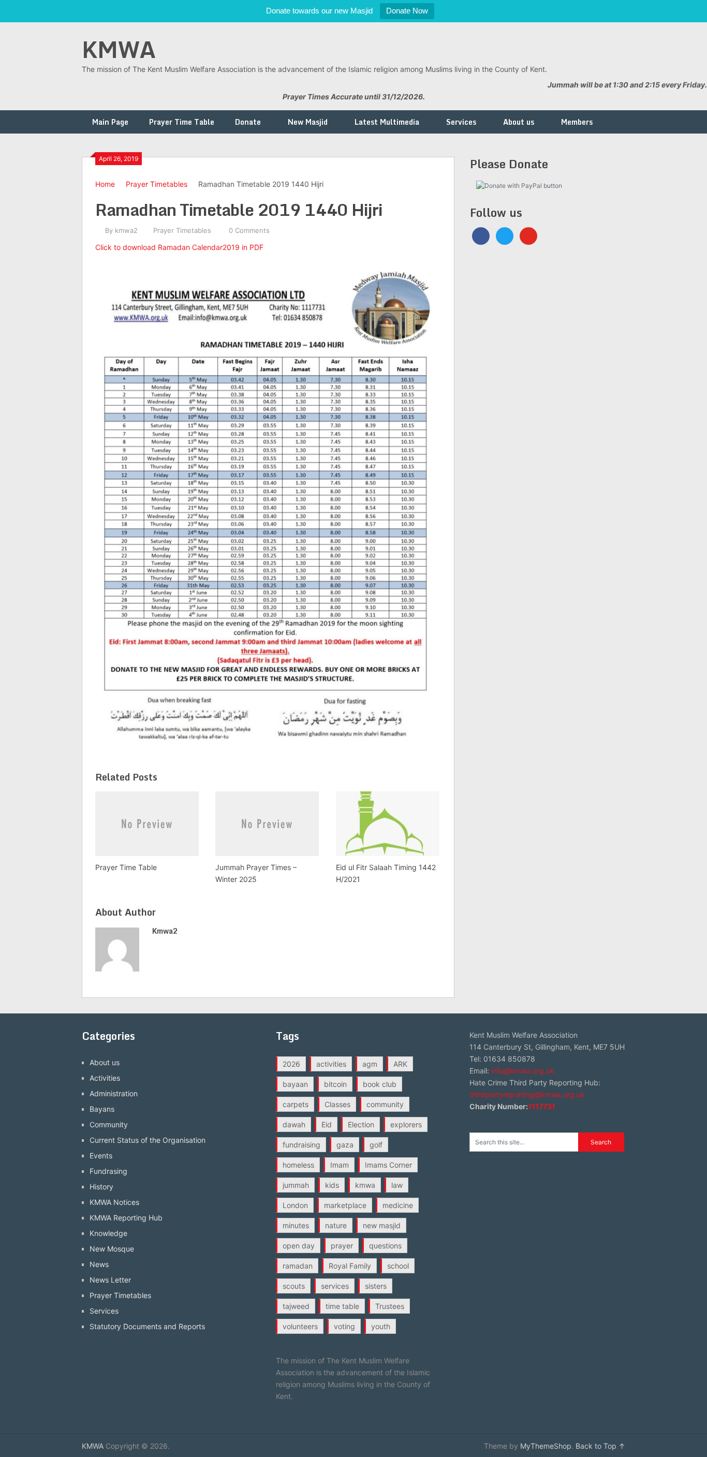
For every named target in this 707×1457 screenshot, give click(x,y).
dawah (294, 1124)
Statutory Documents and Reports (147, 1326)
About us (518, 122)
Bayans (102, 1109)
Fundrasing (108, 1171)
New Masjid (308, 122)
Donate (248, 122)
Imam (339, 1164)
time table (342, 1306)
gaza (345, 1144)
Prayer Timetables (156, 184)
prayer (342, 1245)
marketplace (345, 1205)
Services (461, 122)
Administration (114, 1093)
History (101, 1186)
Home (105, 184)
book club (379, 1084)
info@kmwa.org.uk (522, 1070)
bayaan (295, 1084)
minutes (296, 1225)
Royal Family (350, 1265)
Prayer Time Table (181, 122)
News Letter (110, 1279)
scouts (294, 1286)
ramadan (298, 1265)
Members (577, 122)
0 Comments (249, 230)
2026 (291, 1063)
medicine (397, 1205)
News (99, 1264)
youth (380, 1326)
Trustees (389, 1306)
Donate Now (407, 10)
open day (299, 1245)
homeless (298, 1164)
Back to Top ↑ (600, 1445)
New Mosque (112, 1248)
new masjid (382, 1225)
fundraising (301, 1144)
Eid (326, 1124)
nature (336, 1225)
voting (344, 1326)
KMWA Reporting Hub (126, 1217)
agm (369, 1063)
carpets (295, 1104)
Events (101, 1155)
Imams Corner (388, 1164)
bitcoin (335, 1084)
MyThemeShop (545, 1445)
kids (332, 1185)
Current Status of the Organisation (147, 1140)
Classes (337, 1104)
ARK (400, 1063)
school (398, 1265)
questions (385, 1245)
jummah (296, 1185)
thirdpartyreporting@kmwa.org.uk (527, 1094)
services (335, 1286)
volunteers (300, 1326)
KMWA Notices (114, 1202)
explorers (406, 1124)
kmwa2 (126, 230)
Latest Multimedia (387, 122)
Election (361, 1124)
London (295, 1205)
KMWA (119, 49)
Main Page (110, 122)
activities (331, 1063)
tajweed (296, 1306)
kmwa (365, 1185)
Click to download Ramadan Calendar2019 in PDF (179, 247)
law (397, 1185)
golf (376, 1144)
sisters (376, 1286)
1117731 (541, 1106)
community (385, 1104)
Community (109, 1124)
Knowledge (108, 1233)
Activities (105, 1077)
